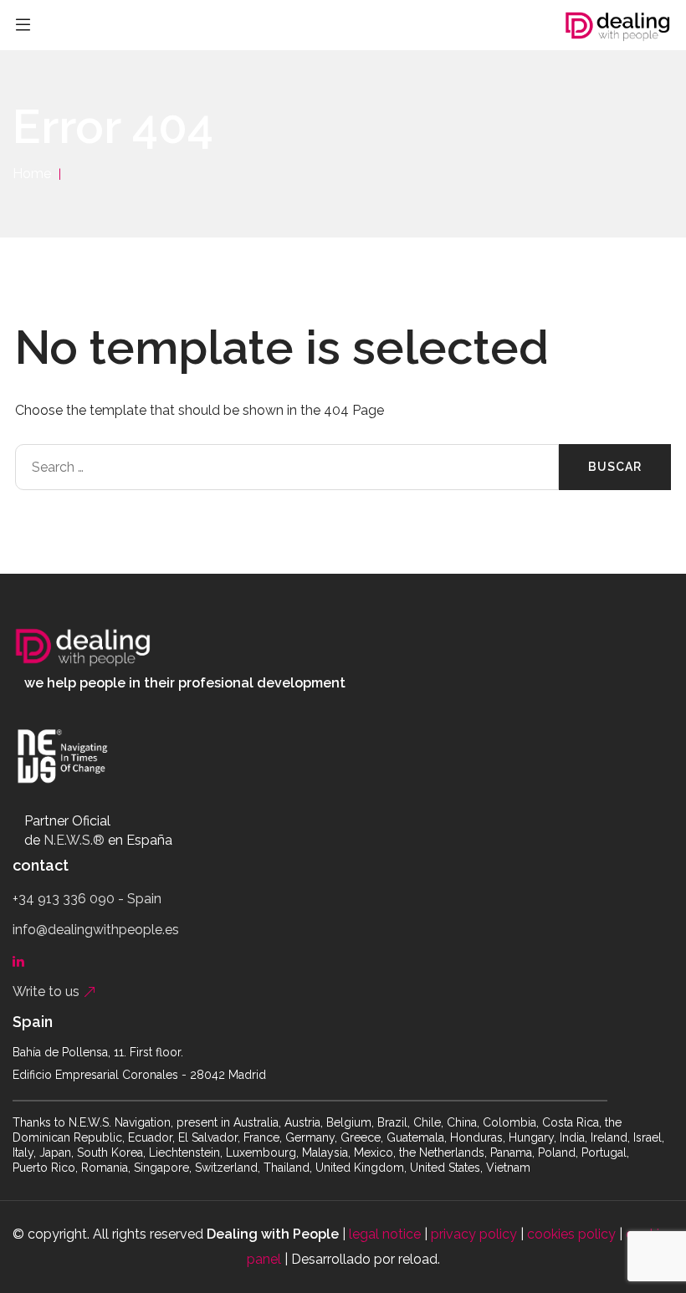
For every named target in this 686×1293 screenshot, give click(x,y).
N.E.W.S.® (74, 840)
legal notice (385, 1234)
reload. (419, 1259)
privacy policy (474, 1234)
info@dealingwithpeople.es (96, 930)
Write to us (48, 991)
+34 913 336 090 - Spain (87, 899)
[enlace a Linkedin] (22, 960)
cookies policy (571, 1234)
